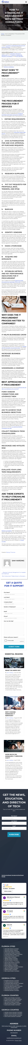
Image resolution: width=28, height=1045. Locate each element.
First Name (7, 592)
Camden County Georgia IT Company (13, 1012)
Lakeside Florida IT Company (11, 959)
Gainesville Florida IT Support (11, 950)
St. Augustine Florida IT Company (12, 953)
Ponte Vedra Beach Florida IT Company (13, 966)
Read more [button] (5, 936)
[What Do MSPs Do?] (14, 662)
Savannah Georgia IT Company (11, 990)
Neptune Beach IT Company (11, 965)
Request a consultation (7, 56)
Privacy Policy (18, 1040)
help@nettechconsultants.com (14, 1038)
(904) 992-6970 (19, 56)
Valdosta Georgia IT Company (11, 988)
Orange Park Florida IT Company (12, 962)
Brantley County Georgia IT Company (13, 1015)
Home (2, 33)
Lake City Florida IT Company (11, 968)
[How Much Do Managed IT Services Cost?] (14, 746)
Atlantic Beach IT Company (10, 964)
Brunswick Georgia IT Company (11, 984)
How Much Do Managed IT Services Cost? (13, 756)
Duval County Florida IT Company (12, 1004)
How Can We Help (9, 621)
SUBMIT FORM (14, 647)
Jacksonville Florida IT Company (11, 951)
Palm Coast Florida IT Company (11, 971)
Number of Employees (10, 606)
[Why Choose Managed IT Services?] (14, 703)
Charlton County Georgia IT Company (13, 1013)
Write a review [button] (7, 891)
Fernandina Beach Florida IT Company (13, 954)
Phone (6, 616)
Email (5, 611)
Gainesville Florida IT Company (11, 948)
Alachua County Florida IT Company (12, 1003)
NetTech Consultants (9, 67)
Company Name (8, 602)
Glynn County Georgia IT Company (12, 1016)
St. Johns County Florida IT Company (13, 999)
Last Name (7, 597)
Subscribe (14, 835)
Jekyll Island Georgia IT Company (12, 987)
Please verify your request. (11, 637)
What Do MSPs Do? (13, 670)
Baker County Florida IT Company (12, 997)
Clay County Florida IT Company (12, 1002)
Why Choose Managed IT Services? (10, 713)
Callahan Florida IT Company (11, 958)
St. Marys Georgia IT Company (11, 982)
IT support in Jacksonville (16, 55)
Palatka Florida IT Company (10, 969)
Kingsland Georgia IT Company (11, 980)
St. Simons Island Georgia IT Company (13, 986)
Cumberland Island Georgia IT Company (13, 983)
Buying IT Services (10, 552)
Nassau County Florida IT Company (12, 1000)
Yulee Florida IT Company (10, 957)
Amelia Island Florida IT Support (11, 955)
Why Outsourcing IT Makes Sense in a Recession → (14, 576)
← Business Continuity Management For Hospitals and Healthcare (14, 573)
